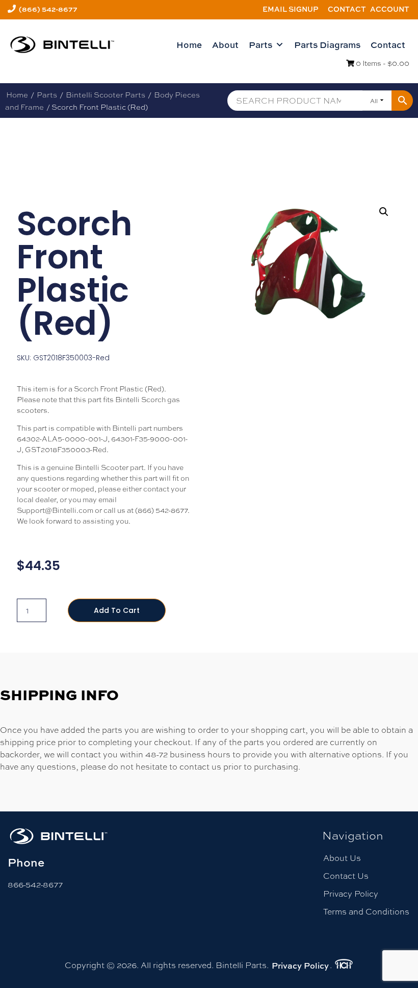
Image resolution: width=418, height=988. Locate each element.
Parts (260, 45)
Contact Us (346, 875)
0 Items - (381, 63)
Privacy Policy (350, 893)
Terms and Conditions (366, 911)
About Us (342, 857)
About (225, 45)
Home (189, 45)
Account (389, 9)
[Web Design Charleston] (344, 965)
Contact (347, 9)
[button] (384, 212)
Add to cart (117, 610)
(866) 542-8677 (48, 9)
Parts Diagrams (327, 45)
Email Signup (291, 9)
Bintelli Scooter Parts (105, 94)
